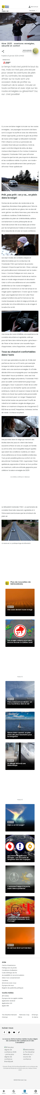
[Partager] (3, 51)
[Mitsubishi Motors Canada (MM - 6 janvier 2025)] (20, 62)
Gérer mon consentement (11, 978)
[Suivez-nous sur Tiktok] (19, 1032)
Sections (32, 11)
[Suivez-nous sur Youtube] (14, 1032)
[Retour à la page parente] (5, 9)
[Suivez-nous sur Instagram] (9, 1032)
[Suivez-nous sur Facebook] (4, 1032)
